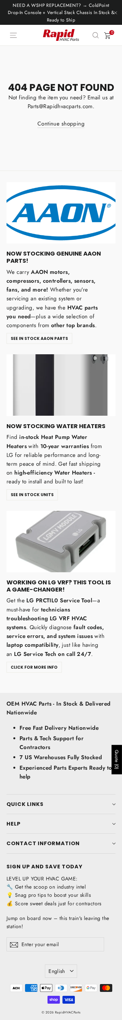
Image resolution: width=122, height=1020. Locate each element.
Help (13, 824)
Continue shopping (61, 123)
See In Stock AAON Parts (39, 338)
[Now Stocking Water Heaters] (61, 385)
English (56, 971)
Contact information (43, 843)
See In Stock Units (32, 494)
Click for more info (34, 667)
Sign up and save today (45, 866)
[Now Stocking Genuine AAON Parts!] (61, 212)
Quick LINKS (25, 804)
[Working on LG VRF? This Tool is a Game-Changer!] (61, 541)
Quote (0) (117, 760)
